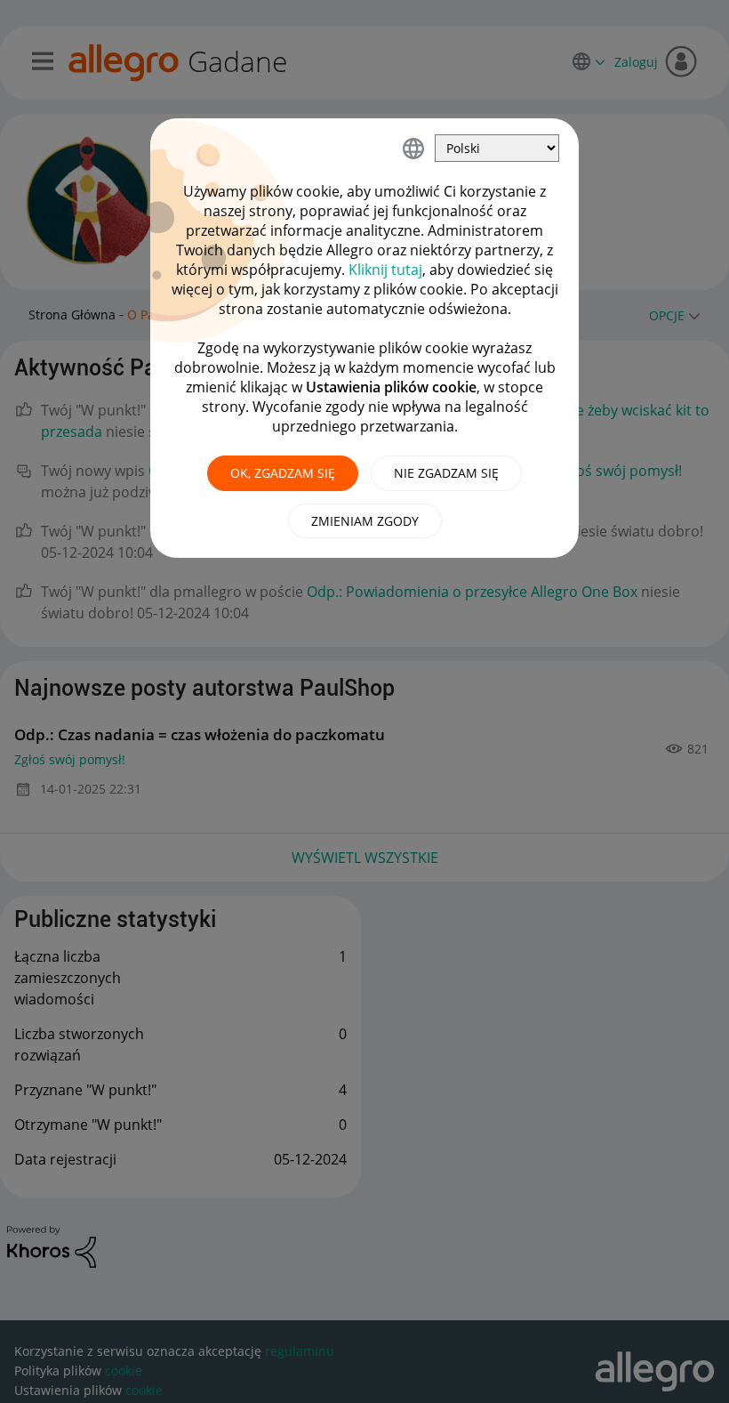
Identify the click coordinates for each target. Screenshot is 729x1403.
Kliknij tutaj (385, 269)
